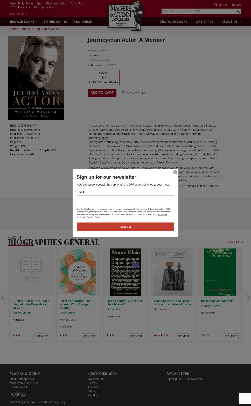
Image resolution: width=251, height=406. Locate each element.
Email (80, 192)
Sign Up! (125, 226)
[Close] (175, 172)
